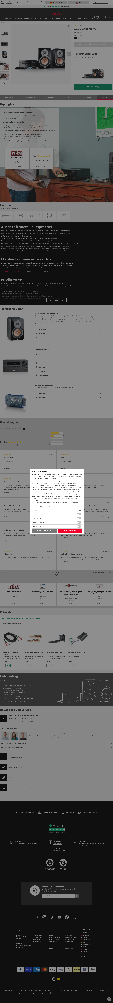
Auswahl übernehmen (44, 531)
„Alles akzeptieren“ (68, 491)
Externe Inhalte (37, 526)
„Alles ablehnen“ (62, 485)
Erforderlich (36, 510)
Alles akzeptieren (70, 531)
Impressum (52, 507)
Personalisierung (37, 522)
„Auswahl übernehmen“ (71, 498)
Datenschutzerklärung (38, 507)
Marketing (36, 518)
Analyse (35, 514)
